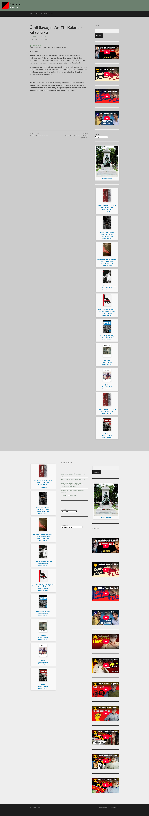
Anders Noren (110, 807)
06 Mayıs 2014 (34, 39)
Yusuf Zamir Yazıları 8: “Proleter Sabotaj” (73, 479)
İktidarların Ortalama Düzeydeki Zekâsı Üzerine (72, 491)
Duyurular (35, 36)
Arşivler (97, 134)
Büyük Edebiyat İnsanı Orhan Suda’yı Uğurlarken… (76, 136)
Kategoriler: (64, 525)
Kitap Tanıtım (42, 36)
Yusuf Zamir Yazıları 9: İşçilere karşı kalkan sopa (73, 475)
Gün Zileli (16, 4)
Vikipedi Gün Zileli (47, 13)
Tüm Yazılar (34, 13)
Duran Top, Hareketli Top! (68, 495)
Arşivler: (63, 509)
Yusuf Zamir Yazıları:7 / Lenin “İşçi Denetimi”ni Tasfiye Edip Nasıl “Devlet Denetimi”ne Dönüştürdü (72, 484)
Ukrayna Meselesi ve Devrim (39, 135)
